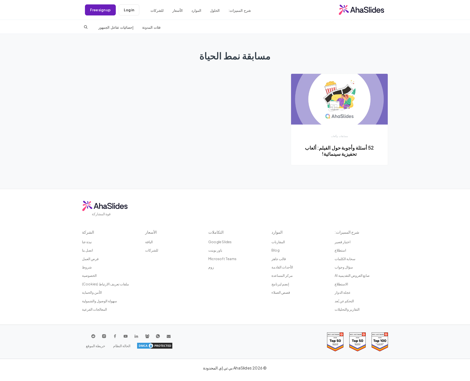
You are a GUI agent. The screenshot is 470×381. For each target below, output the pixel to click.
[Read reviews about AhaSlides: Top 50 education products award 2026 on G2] (357, 341)
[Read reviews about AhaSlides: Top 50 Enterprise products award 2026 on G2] (335, 341)
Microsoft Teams (222, 258)
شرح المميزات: (239, 10)
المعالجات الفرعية (94, 309)
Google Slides (220, 242)
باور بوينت (215, 250)
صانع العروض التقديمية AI (352, 275)
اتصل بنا (87, 250)
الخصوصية (89, 275)
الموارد (196, 10)
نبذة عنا (87, 242)
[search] (86, 27)
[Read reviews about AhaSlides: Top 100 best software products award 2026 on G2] (380, 341)
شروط (87, 267)
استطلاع (340, 250)
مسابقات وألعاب (339, 136)
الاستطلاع (341, 284)
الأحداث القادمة (282, 267)
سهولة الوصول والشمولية (99, 301)
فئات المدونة (151, 27)
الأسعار (177, 10)
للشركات (157, 10)
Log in (129, 10)
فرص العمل (90, 258)
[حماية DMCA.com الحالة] (154, 345)
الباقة (149, 242)
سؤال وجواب (344, 267)
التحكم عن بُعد (344, 301)
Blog (275, 250)
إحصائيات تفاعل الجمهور (115, 27)
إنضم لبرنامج (280, 284)
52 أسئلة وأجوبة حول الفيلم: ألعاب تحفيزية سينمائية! (339, 151)
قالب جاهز (278, 258)
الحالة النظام (121, 345)
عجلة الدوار (343, 292)
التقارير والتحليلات (347, 309)
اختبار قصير (343, 242)
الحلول (215, 10)
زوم (211, 267)
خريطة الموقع (95, 345)
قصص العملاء (280, 292)
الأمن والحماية (92, 292)
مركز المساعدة (282, 275)
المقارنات (278, 242)
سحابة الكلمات (345, 258)
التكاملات (215, 232)
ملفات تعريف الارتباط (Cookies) (105, 284)
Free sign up (100, 10)
